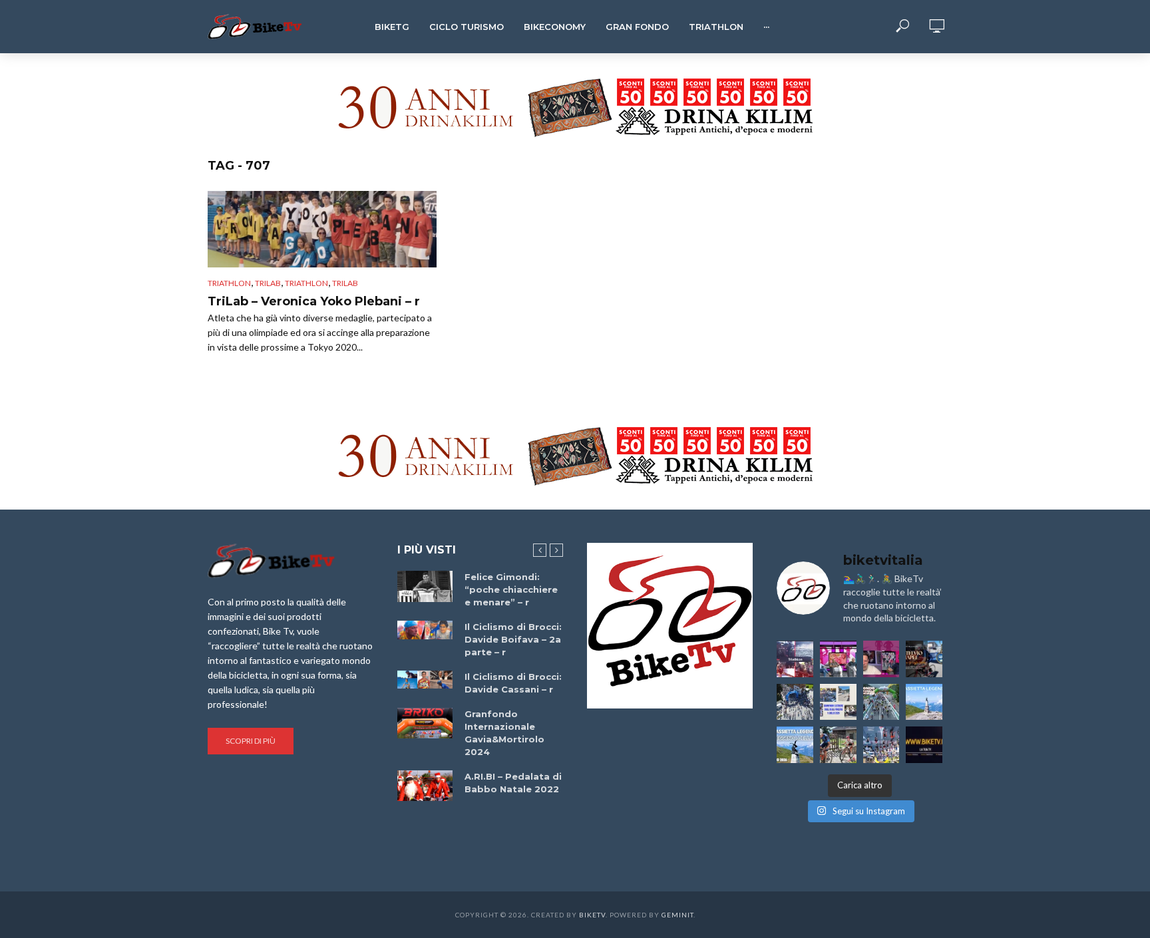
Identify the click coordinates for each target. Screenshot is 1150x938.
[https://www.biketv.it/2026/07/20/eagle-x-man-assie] (795, 659)
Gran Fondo (637, 26)
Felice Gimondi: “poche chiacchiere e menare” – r (511, 589)
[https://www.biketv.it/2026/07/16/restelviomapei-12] (924, 659)
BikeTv (592, 915)
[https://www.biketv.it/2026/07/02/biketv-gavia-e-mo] (924, 744)
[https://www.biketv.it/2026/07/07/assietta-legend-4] (924, 702)
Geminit (677, 915)
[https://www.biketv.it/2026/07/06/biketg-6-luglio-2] (838, 744)
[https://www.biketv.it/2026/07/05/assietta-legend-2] (795, 744)
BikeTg (392, 26)
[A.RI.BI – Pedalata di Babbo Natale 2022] (425, 785)
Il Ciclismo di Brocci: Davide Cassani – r (513, 683)
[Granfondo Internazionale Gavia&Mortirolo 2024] (425, 723)
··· (766, 26)
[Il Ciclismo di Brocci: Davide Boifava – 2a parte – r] (425, 630)
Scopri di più (251, 741)
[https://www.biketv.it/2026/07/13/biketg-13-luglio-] (795, 702)
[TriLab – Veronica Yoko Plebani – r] (322, 229)
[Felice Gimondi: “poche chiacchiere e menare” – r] (425, 586)
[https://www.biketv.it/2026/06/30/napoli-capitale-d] (881, 744)
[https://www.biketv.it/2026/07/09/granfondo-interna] (881, 702)
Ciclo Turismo (466, 26)
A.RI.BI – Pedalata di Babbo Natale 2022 (513, 782)
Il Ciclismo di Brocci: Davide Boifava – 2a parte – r (513, 639)
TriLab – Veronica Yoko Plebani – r (314, 301)
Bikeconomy (555, 26)
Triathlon (716, 26)
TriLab (268, 283)
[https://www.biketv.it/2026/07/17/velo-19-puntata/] (838, 659)
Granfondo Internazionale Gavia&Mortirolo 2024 (504, 732)
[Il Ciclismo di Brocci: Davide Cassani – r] (425, 680)
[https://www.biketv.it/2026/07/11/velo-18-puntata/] (881, 659)
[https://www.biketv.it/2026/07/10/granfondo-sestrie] (838, 702)
